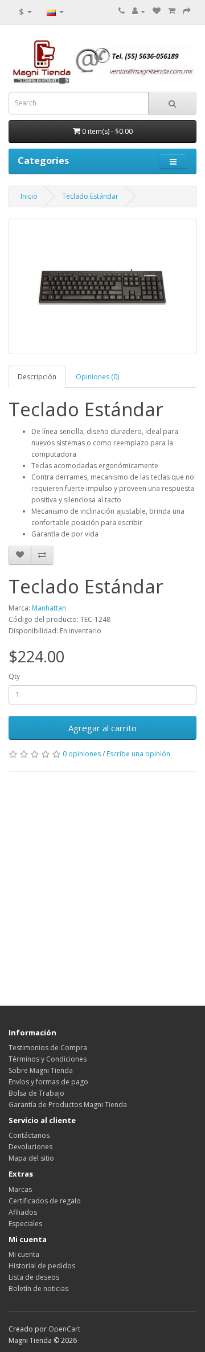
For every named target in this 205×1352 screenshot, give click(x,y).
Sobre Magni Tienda (41, 1070)
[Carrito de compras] (171, 11)
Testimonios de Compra (48, 1047)
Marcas (20, 1189)
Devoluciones (30, 1147)
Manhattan (49, 608)
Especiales (25, 1223)
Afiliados (23, 1212)
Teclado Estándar (90, 196)
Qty (14, 676)
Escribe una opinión (138, 754)
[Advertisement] (102, 885)
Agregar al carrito (102, 728)
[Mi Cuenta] (138, 11)
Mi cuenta (24, 1254)
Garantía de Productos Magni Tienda (68, 1104)
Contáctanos (29, 1135)
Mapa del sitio (31, 1158)
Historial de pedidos (42, 1266)
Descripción (37, 377)
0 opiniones (82, 754)
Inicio (29, 196)
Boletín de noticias (38, 1288)
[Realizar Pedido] (187, 11)
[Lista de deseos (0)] (157, 11)
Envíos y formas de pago (48, 1082)
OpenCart (64, 1329)
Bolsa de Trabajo (36, 1093)
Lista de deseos (34, 1277)
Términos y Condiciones (48, 1059)
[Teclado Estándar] (102, 286)
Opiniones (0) (97, 377)
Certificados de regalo (45, 1201)
